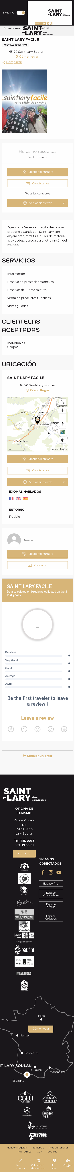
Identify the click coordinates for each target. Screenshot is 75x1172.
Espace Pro (50, 883)
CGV (39, 1151)
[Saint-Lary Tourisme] (58, 13)
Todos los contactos (37, 193)
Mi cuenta (20, 1167)
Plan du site (24, 1151)
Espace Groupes (51, 917)
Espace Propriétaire (51, 894)
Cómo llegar (41, 1028)
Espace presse (51, 906)
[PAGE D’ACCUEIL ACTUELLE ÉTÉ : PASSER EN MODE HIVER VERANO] (21, 13)
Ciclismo (68, 1165)
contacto (24, 853)
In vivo (54, 1167)
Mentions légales (17, 1147)
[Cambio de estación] (22, 13)
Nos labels (38, 1147)
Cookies (52, 1151)
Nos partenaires (59, 1147)
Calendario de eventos (38, 1167)
